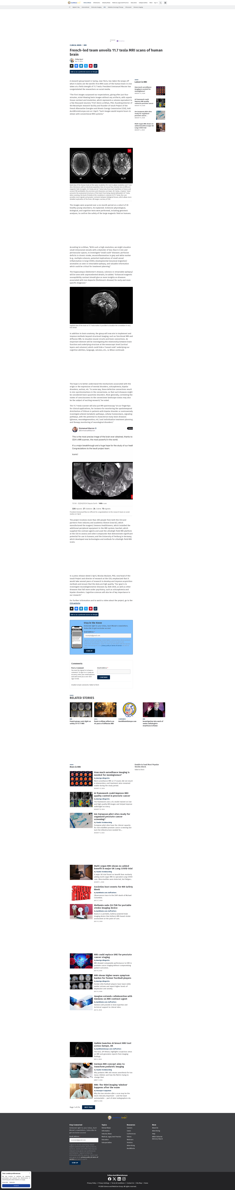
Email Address (89, 632)
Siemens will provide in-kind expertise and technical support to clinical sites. (111, 1006)
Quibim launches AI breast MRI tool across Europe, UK (112, 1044)
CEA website (75, 603)
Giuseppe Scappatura (103, 1090)
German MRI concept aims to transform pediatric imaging (109, 1065)
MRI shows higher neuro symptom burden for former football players (112, 976)
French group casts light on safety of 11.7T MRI (80, 722)
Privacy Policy (91, 1183)
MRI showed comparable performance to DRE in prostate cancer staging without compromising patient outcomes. (113, 965)
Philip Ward (79, 59)
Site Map (139, 1183)
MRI (85, 45)
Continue (103, 677)
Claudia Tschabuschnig (104, 822)
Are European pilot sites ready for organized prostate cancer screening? (143, 114)
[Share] (76, 66)
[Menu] (165, 3)
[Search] (160, 3)
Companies (122, 719)
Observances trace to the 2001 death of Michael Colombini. (113, 896)
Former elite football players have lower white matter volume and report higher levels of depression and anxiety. (112, 986)
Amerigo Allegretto (103, 778)
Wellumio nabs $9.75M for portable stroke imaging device (112, 906)
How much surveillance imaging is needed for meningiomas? (143, 89)
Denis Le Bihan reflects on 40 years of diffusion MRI (104, 722)
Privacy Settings (103, 1183)
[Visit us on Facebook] (109, 1179)
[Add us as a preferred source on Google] (95, 66)
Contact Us (130, 1183)
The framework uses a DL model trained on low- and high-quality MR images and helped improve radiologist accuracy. (113, 804)
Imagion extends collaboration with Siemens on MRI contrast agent (113, 997)
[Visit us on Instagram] (124, 1179)
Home (146, 1183)
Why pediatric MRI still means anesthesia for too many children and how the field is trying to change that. (113, 1075)
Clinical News (76, 45)
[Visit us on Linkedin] (119, 1179)
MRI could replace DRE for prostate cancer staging (113, 956)
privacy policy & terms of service (112, 645)
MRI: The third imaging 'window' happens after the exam (111, 1086)
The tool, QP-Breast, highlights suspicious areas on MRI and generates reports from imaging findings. (113, 1054)
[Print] (71, 66)
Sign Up (89, 651)
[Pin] (91, 66)
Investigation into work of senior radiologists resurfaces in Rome (153, 723)
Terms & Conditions (118, 1183)
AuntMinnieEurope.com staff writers (108, 1049)
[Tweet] (86, 66)
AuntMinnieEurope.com (127, 721)
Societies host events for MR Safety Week (113, 888)
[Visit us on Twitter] (114, 1179)
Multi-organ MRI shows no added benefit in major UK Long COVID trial (144, 126)
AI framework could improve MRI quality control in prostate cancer (144, 101)
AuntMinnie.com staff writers (106, 892)
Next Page (89, 1107)
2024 (95, 719)
